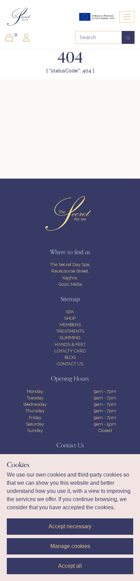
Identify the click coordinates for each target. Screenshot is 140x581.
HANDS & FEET (70, 344)
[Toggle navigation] (127, 16)
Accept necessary (70, 526)
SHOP (70, 318)
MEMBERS (70, 324)
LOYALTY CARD (70, 350)
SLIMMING (70, 337)
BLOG (70, 357)
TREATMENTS (70, 331)
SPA (70, 311)
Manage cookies (70, 546)
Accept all (70, 566)
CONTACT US (70, 363)
